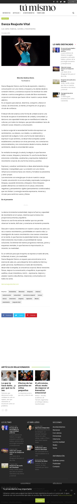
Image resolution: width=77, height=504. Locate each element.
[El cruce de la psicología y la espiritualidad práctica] (56, 50)
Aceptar (40, 500)
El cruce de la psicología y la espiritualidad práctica (68, 50)
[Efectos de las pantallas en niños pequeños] (25, 375)
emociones (12, 298)
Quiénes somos (58, 460)
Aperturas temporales (42, 428)
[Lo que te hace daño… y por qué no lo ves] (8, 375)
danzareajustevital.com (10, 284)
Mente (37, 298)
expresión (29, 298)
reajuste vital (16, 302)
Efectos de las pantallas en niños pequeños (25, 387)
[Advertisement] (25, 340)
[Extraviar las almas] (30, 461)
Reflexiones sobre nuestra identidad (41, 448)
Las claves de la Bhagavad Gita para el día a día (68, 74)
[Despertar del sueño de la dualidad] (56, 81)
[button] (73, 13)
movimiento (6, 302)
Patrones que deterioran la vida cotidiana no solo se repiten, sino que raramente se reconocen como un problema (8, 399)
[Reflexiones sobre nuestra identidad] (30, 447)
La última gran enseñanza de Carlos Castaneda (67, 99)
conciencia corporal (29, 295)
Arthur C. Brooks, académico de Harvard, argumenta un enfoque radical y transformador (41, 400)
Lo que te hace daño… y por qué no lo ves (8, 387)
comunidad (17, 295)
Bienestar (21, 291)
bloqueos (30, 291)
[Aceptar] (74, 494)
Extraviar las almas (41, 461)
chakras (37, 291)
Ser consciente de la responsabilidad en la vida (42, 453)
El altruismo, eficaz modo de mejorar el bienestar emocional (42, 388)
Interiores (5, 18)
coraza (40, 295)
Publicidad (56, 463)
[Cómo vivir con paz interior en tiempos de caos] (56, 69)
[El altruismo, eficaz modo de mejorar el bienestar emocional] (42, 375)
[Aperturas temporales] (30, 427)
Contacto (56, 466)
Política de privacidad (65, 495)
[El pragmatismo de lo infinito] (56, 95)
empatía (20, 298)
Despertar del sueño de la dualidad (68, 80)
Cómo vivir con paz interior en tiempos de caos (67, 68)
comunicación (7, 295)
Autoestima (12, 291)
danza (5, 298)
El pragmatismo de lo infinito (67, 93)
